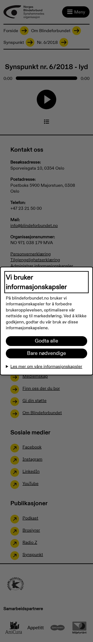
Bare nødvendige (46, 353)
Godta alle (46, 341)
